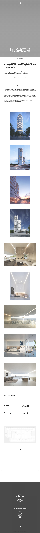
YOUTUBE (20, 515)
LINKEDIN (20, 516)
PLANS (22, 58)
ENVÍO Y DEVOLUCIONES (16, 531)
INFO (17, 58)
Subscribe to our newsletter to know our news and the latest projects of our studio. (19, 394)
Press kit (8, 413)
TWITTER (20, 516)
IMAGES (20, 58)
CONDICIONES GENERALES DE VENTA (22, 531)
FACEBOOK (20, 514)
